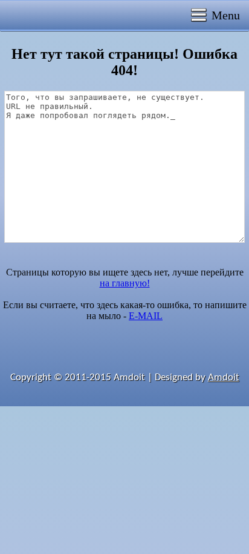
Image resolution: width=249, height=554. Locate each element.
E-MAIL (146, 316)
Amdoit (223, 377)
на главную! (125, 283)
